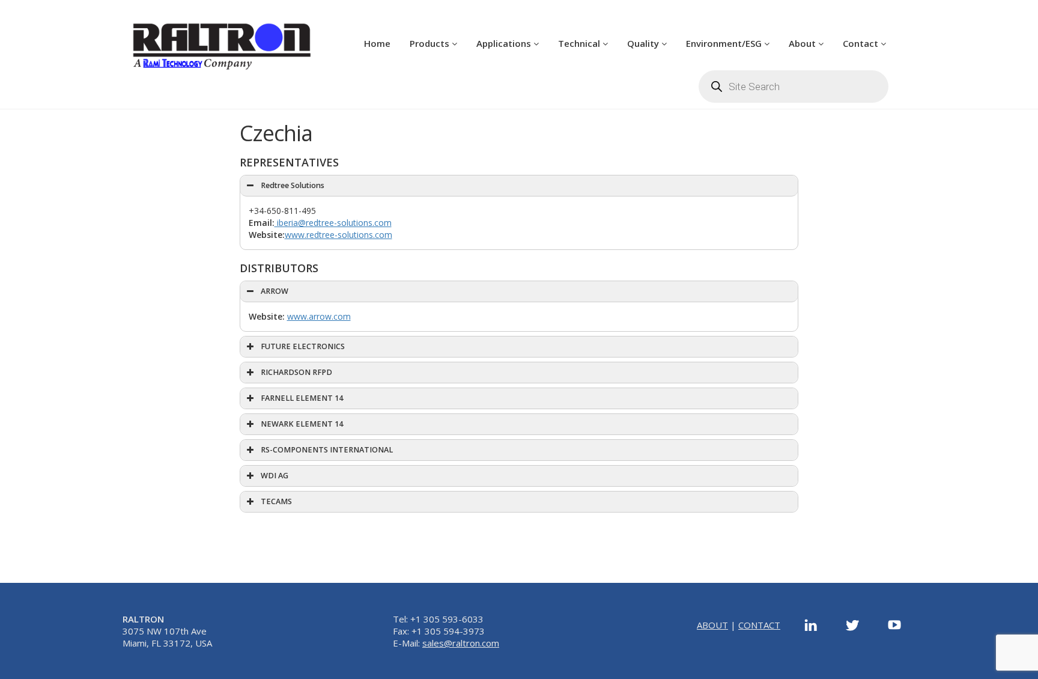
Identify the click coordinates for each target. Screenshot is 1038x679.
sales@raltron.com (460, 643)
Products (431, 43)
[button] (519, 185)
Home (377, 43)
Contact (862, 43)
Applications (504, 43)
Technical (580, 43)
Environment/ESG (725, 43)
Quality (644, 43)
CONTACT (759, 625)
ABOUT (712, 625)
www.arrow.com (319, 316)
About (803, 43)
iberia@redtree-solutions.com (333, 222)
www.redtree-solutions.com (338, 234)
